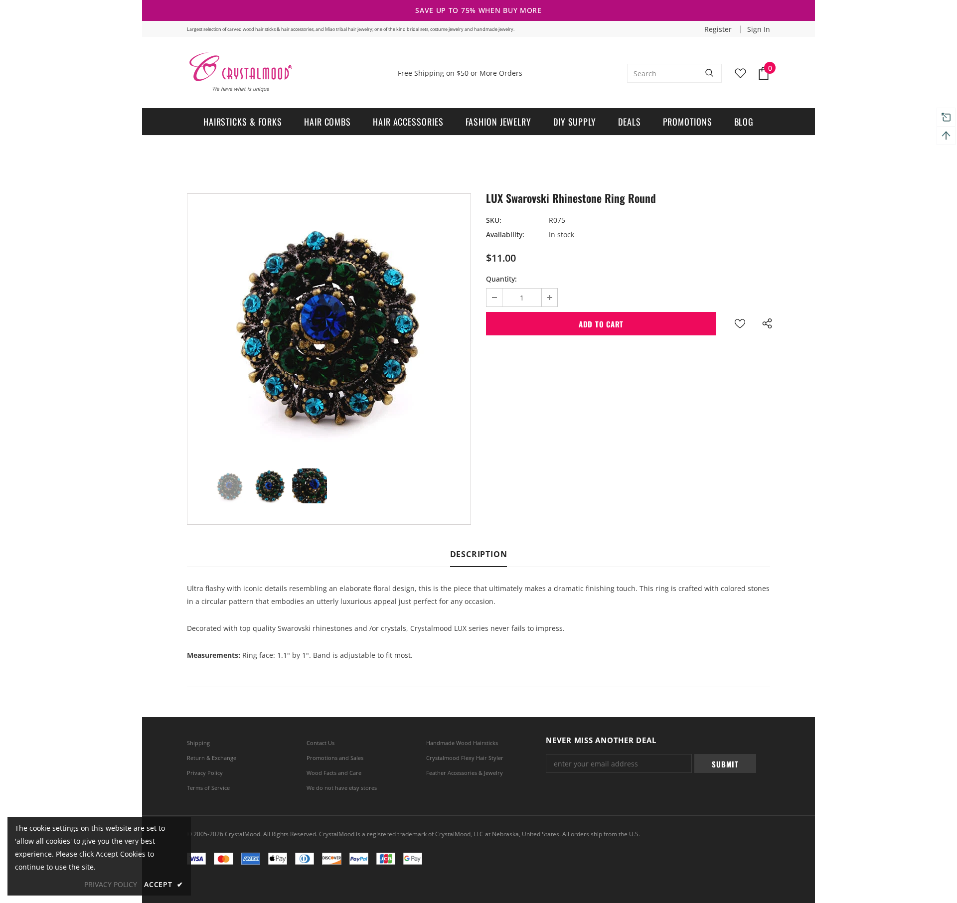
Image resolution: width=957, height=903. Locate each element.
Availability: (505, 234)
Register (719, 29)
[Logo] (240, 67)
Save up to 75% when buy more (478, 10)
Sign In (758, 29)
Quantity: (501, 279)
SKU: (493, 220)
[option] (329, 323)
